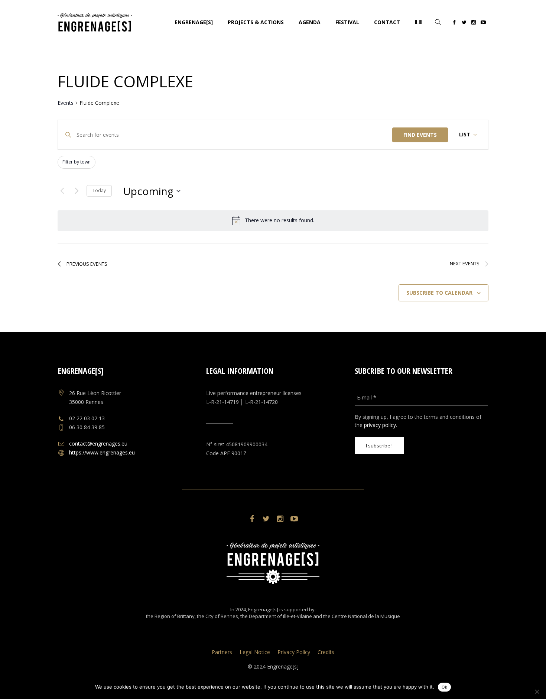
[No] (536, 691)
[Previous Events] (62, 191)
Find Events (420, 134)
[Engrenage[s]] (273, 563)
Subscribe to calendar (439, 292)
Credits (326, 652)
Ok (444, 687)
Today (99, 190)
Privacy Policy (293, 652)
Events (66, 102)
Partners (222, 652)
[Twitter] (464, 23)
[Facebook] (454, 23)
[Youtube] (483, 23)
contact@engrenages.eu (98, 443)
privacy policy (380, 424)
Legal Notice (255, 652)
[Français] (418, 22)
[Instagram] (473, 23)
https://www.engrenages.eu (102, 452)
